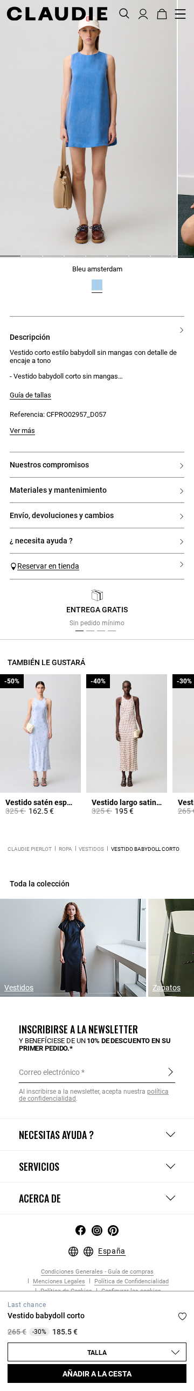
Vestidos (91, 849)
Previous (28, 610)
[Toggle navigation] (181, 14)
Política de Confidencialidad (131, 1281)
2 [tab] (25, 260)
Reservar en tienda (48, 566)
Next (172, 610)
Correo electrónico (49, 1072)
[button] (143, 13)
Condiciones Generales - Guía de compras (97, 1271)
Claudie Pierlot (30, 849)
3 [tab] (47, 260)
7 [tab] (133, 260)
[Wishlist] (182, 1316)
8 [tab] (155, 260)
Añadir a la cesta (97, 1373)
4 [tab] (69, 260)
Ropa (65, 849)
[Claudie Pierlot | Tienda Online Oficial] (56, 13)
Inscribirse (170, 1071)
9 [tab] (176, 260)
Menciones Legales (58, 1281)
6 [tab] (112, 260)
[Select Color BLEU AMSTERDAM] (97, 284)
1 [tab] (4, 260)
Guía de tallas (30, 395)
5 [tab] (90, 260)
